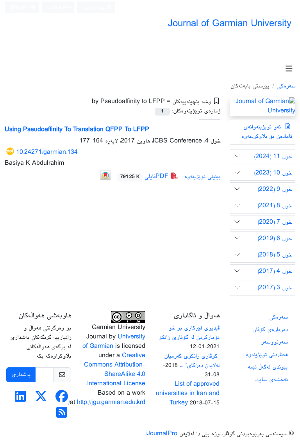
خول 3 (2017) (274, 288)
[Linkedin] (20, 399)
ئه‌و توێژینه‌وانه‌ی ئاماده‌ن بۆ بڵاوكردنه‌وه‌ (266, 132)
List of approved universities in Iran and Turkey (188, 394)
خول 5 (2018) (274, 255)
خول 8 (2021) (274, 206)
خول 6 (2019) (274, 238)
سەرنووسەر (274, 342)
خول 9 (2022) (274, 189)
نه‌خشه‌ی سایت (271, 379)
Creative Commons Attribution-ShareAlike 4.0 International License (114, 369)
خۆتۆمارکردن (59, 7)
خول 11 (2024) (273, 156)
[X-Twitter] (41, 399)
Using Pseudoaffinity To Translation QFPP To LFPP (77, 129)
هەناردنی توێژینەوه (267, 354)
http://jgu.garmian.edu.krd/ (106, 402)
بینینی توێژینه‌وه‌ (202, 176)
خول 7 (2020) (274, 222)
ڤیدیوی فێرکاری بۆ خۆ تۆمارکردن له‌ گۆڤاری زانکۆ (189, 333)
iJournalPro (161, 433)
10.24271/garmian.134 (47, 152)
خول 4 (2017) (274, 271)
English (20, 7)
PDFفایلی (145, 176)
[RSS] (61, 415)
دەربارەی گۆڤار (270, 329)
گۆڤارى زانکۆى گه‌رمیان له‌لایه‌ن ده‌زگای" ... (192, 361)
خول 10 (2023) (273, 173)
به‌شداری (20, 374)
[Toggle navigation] (288, 69)
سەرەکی (286, 86)
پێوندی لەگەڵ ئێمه (268, 367)
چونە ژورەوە (94, 7)
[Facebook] (61, 399)
